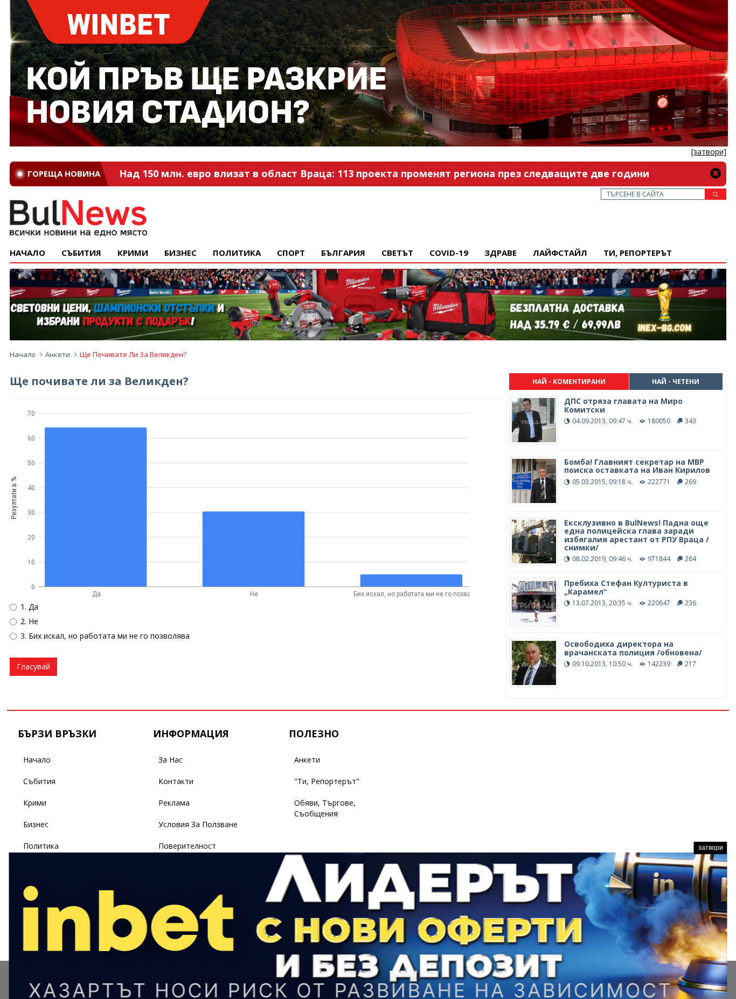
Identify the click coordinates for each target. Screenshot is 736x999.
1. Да (29, 607)
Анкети (57, 354)
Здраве (500, 252)
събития (81, 252)
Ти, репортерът (637, 252)
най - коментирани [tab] (569, 381)
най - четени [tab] (675, 381)
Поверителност (187, 846)
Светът (397, 252)
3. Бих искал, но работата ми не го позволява (105, 636)
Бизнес (180, 252)
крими (132, 252)
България (343, 252)
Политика (237, 252)
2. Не (29, 621)
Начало (27, 252)
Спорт (291, 252)
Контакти (175, 781)
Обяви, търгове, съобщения (325, 808)
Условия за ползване (198, 824)
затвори (710, 847)
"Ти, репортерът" (326, 781)
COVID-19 (448, 252)
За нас (170, 760)
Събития (39, 781)
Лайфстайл (560, 252)
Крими (34, 803)
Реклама (174, 803)
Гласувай (33, 666)
